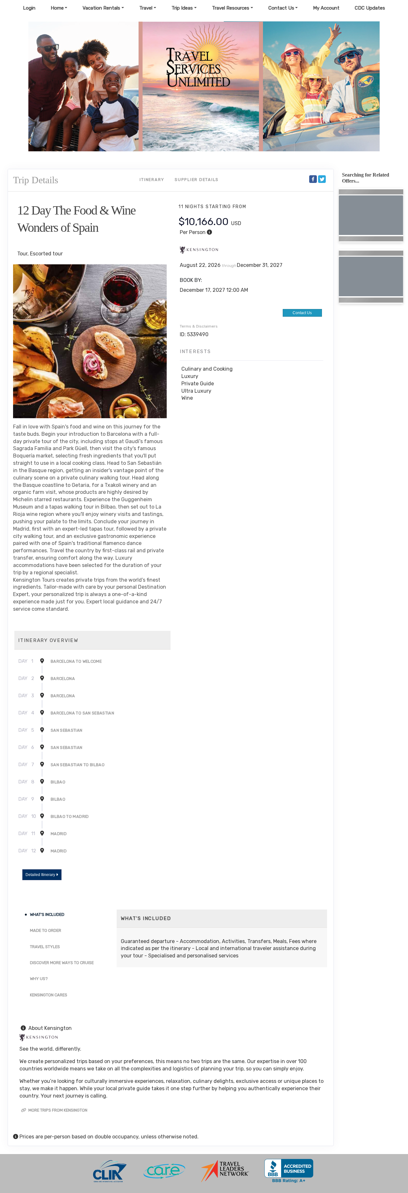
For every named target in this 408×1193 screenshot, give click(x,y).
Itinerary (152, 179)
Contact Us (302, 313)
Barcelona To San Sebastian (82, 713)
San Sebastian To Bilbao (78, 764)
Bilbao (58, 782)
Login (29, 8)
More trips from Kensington (57, 1110)
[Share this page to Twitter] (322, 179)
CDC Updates (370, 8)
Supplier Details (197, 179)
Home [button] (57, 8)
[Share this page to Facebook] (313, 179)
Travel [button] (145, 8)
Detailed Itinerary (41, 874)
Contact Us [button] (281, 8)
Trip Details (35, 180)
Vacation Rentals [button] (101, 8)
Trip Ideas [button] (182, 8)
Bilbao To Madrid (70, 816)
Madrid (59, 833)
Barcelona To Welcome (76, 661)
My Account (326, 8)
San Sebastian (67, 730)
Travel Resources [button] (230, 8)
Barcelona (63, 678)
